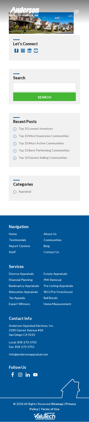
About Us (50, 234)
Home (13, 234)
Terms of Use (50, 409)
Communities (53, 240)
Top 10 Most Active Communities (41, 143)
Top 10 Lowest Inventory (36, 128)
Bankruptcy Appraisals (24, 286)
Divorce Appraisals (21, 274)
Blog (47, 246)
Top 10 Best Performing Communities (44, 150)
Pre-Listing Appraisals (58, 286)
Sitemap (57, 404)
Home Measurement (57, 304)
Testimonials (17, 240)
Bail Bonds (51, 298)
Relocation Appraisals (23, 292)
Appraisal (25, 191)
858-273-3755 (27, 342)
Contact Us (51, 252)
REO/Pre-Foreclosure (58, 292)
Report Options (19, 246)
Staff (12, 252)
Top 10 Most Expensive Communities (44, 136)
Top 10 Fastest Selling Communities (43, 157)
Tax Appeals (17, 298)
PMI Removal (52, 280)
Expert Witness (19, 304)
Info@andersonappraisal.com (28, 354)
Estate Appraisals (55, 274)
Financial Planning (21, 280)
